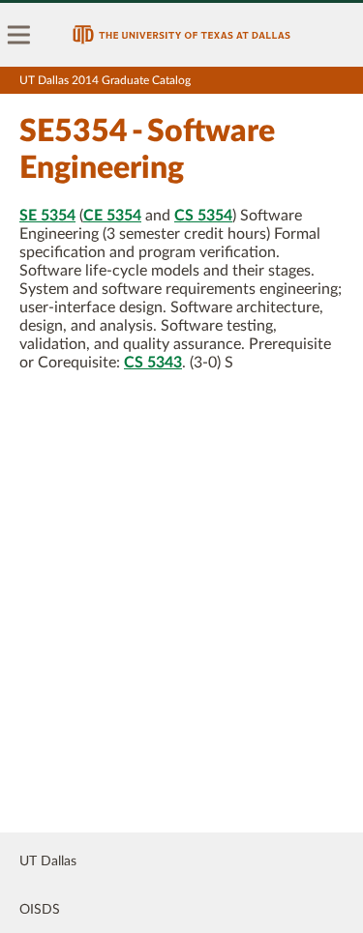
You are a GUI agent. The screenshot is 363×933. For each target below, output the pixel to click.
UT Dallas (47, 861)
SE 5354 (47, 215)
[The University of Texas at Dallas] (181, 35)
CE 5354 (112, 215)
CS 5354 (203, 215)
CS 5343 (153, 362)
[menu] (19, 35)
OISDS (39, 910)
